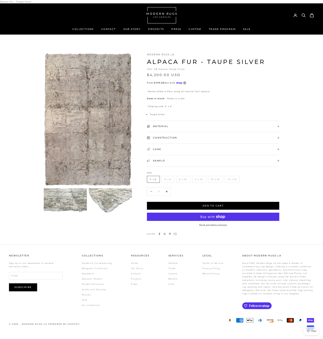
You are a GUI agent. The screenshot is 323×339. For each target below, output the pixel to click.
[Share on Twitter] (164, 233)
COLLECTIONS (83, 29)
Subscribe (23, 287)
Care (171, 284)
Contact (136, 273)
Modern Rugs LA (161, 54)
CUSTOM (195, 29)
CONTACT (108, 29)
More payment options (213, 224)
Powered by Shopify (64, 324)
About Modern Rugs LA (261, 255)
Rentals (173, 279)
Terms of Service (212, 263)
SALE (247, 29)
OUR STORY (132, 29)
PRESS (176, 29)
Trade (172, 268)
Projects (136, 279)
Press (134, 284)
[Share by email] (175, 233)
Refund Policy (210, 273)
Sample (173, 263)
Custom (173, 273)
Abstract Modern (92, 279)
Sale (84, 300)
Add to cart (213, 205)
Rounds (86, 294)
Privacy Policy (211, 268)
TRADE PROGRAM (222, 29)
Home (134, 263)
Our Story (137, 268)
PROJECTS (156, 29)
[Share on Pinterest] (169, 233)
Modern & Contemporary (97, 263)
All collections (91, 305)
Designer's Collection (95, 268)
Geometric (88, 273)
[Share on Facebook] (159, 233)
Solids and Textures (94, 289)
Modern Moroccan (93, 284)
